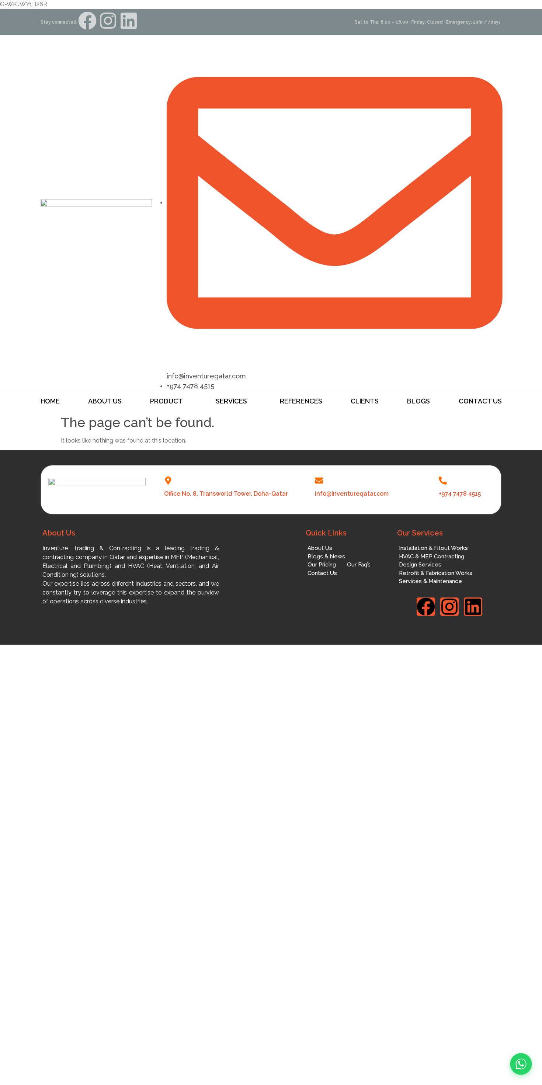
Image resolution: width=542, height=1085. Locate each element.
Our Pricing (322, 564)
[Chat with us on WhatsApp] (521, 1064)
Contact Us (480, 401)
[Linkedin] (128, 20)
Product (166, 401)
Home (50, 401)
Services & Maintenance (430, 581)
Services (231, 401)
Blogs (418, 401)
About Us (105, 401)
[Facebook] (87, 20)
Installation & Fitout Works (433, 548)
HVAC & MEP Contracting (431, 556)
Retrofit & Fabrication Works (435, 573)
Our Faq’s (359, 564)
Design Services (420, 564)
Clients (365, 401)
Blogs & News (326, 556)
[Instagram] (108, 20)
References (301, 401)
